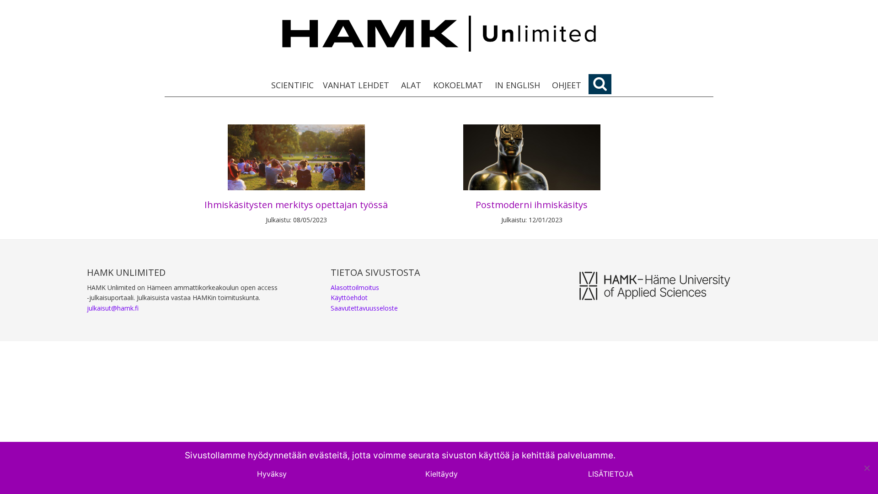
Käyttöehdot (349, 297)
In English (517, 85)
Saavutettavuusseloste (364, 308)
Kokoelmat (458, 85)
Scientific (292, 85)
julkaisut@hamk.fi (113, 308)
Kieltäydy (441, 473)
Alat (411, 85)
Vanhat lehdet (356, 85)
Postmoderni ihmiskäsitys (532, 205)
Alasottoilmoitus (355, 287)
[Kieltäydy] (866, 468)
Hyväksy (272, 473)
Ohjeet (566, 85)
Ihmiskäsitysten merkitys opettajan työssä (296, 205)
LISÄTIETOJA (610, 473)
